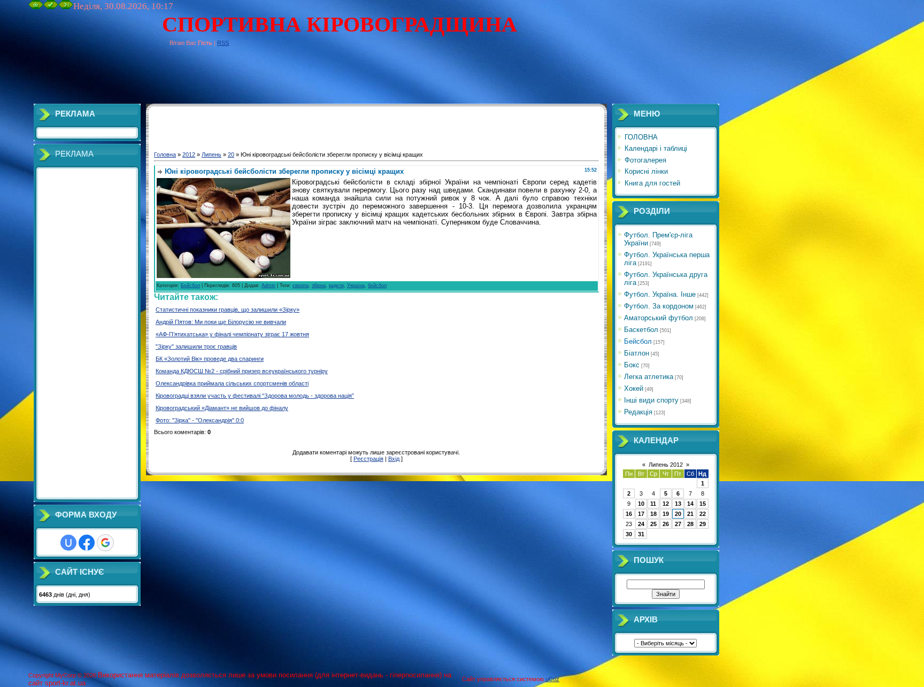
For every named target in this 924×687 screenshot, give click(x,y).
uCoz (552, 679)
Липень (211, 154)
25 (653, 524)
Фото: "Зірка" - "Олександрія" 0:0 (200, 420)
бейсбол (377, 285)
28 (690, 524)
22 (702, 514)
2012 (188, 154)
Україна (356, 285)
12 (666, 503)
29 (702, 524)
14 (690, 503)
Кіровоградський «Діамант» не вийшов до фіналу (222, 408)
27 (678, 524)
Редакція (638, 412)
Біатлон (636, 353)
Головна (165, 154)
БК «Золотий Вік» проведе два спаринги (210, 359)
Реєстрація (368, 459)
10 (641, 503)
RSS (223, 43)
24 (641, 524)
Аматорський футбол (658, 318)
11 (653, 503)
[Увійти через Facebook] (87, 543)
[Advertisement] (223, 80)
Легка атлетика (648, 377)
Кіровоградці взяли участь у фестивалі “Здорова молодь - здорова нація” (255, 395)
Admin (268, 285)
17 (641, 514)
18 (653, 514)
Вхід (393, 459)
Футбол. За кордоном (659, 306)
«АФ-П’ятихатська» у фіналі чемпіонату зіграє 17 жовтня (232, 334)
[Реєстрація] (50, 7)
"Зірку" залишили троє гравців (196, 346)
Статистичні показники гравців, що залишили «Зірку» (227, 309)
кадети (336, 285)
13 (678, 503)
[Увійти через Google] (105, 542)
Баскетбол (641, 330)
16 (629, 514)
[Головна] (35, 7)
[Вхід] (65, 7)
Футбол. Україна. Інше (660, 294)
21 (690, 514)
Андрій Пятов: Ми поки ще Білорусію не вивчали (221, 322)
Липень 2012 (666, 464)
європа (300, 285)
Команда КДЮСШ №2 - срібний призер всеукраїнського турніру (242, 371)
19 (666, 514)
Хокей (633, 388)
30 (629, 534)
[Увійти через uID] (68, 543)
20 (231, 154)
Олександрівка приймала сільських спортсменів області (232, 383)
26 (666, 524)
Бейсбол (190, 285)
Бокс (632, 365)
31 (641, 534)
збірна (319, 285)
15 (702, 503)
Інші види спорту (651, 400)
